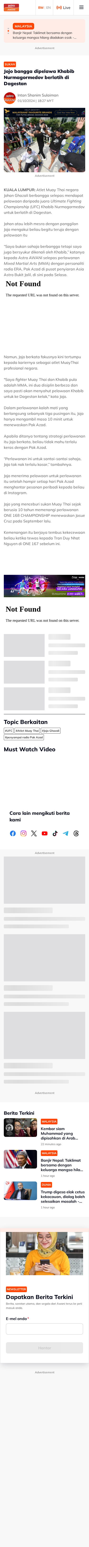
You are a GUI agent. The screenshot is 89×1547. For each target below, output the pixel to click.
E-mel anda (16, 1318)
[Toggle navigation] (81, 7)
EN (48, 7)
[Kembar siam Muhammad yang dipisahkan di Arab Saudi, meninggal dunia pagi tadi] (20, 1127)
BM (40, 7)
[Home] (11, 7)
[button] (8, 28)
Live (66, 7)
